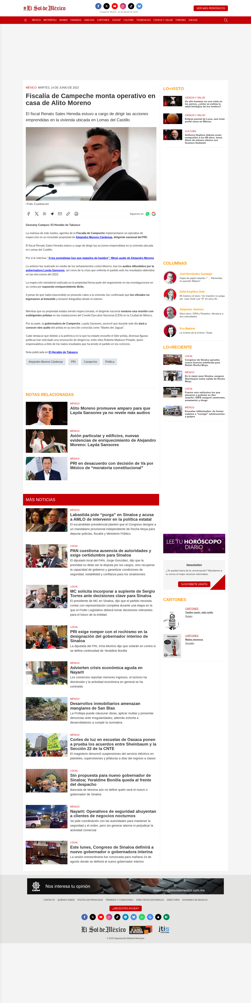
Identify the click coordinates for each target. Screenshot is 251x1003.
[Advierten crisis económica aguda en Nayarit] (46, 677)
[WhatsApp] (44, 214)
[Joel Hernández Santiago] (170, 277)
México (36, 20)
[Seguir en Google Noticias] (153, 214)
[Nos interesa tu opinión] (125, 886)
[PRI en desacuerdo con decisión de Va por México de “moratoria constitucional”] (46, 468)
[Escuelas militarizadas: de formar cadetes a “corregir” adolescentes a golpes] (172, 412)
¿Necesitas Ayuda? (125, 908)
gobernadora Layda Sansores (45, 270)
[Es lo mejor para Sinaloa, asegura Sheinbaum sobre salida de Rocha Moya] (172, 377)
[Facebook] (98, 6)
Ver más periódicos (211, 8)
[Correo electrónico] (60, 214)
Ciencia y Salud (163, 20)
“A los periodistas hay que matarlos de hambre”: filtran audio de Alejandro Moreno (100, 258)
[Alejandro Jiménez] (170, 313)
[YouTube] (115, 6)
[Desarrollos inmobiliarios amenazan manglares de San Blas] (46, 713)
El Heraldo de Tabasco (63, 352)
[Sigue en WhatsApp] (147, 214)
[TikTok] (131, 6)
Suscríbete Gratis (194, 584)
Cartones (103, 20)
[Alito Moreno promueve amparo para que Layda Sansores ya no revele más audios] (46, 413)
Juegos (193, 20)
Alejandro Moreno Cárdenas (94, 237)
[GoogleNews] (150, 917)
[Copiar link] (68, 214)
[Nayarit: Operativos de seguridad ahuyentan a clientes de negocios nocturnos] (46, 821)
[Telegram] (52, 214)
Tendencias (143, 20)
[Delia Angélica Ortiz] (170, 295)
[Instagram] (123, 6)
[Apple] (158, 917)
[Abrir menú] (25, 20)
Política (109, 361)
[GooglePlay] (166, 917)
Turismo (180, 20)
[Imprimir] (76, 214)
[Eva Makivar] (170, 330)
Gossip (116, 20)
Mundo (63, 20)
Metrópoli (50, 20)
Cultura (129, 20)
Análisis (89, 20)
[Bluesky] (139, 6)
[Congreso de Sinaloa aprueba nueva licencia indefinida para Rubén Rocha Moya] (172, 360)
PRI (73, 361)
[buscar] (226, 20)
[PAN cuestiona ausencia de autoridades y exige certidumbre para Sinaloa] (46, 562)
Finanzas (75, 20)
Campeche (90, 361)
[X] (106, 6)
